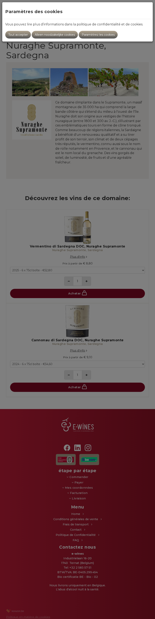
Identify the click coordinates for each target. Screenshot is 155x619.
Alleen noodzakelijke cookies (55, 35)
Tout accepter (18, 35)
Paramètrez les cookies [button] (98, 35)
